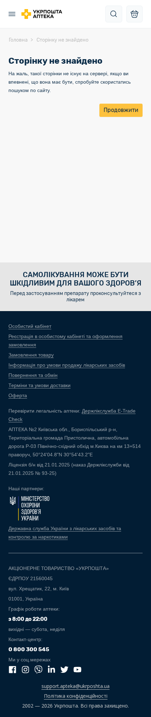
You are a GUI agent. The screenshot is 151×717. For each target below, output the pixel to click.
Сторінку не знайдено (62, 40)
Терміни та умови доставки (39, 385)
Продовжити (121, 110)
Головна (18, 40)
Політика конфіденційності (75, 696)
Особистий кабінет (29, 326)
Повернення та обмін (33, 375)
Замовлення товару (31, 355)
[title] (113, 14)
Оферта (17, 395)
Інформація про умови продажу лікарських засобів (66, 365)
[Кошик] (134, 14)
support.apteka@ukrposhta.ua (75, 686)
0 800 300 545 (28, 649)
